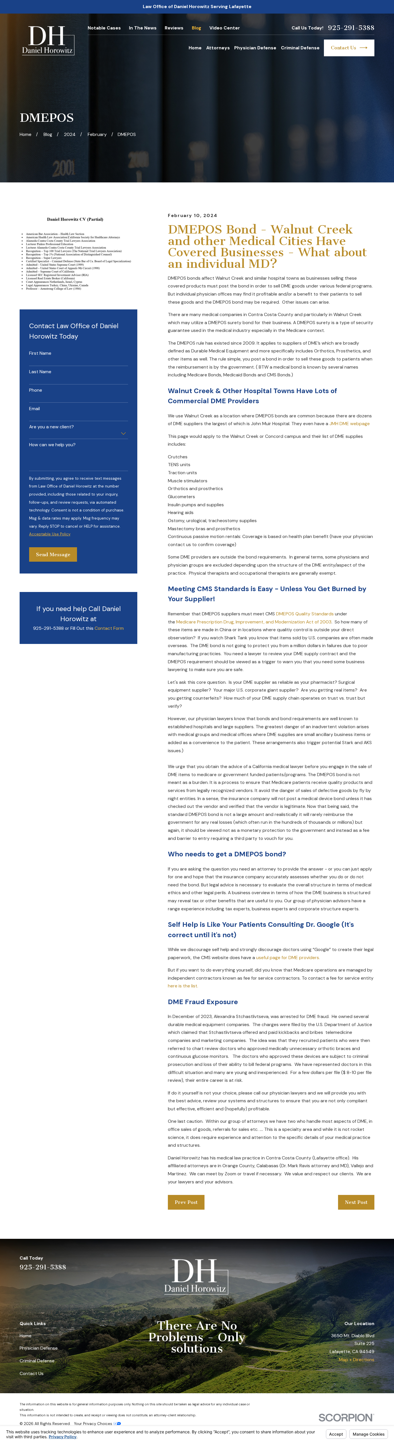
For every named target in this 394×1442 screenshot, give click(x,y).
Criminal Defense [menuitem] (300, 48)
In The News (143, 28)
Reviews (174, 28)
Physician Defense (39, 1348)
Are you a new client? (51, 427)
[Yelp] (327, 1262)
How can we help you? (52, 445)
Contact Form (109, 628)
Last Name (40, 372)
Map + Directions (356, 1360)
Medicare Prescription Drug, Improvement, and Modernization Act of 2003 (253, 622)
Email (34, 409)
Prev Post (186, 1202)
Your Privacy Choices (93, 1423)
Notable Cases (104, 28)
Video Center (224, 28)
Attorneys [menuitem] (218, 48)
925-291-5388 (351, 28)
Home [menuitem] (195, 48)
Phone (35, 390)
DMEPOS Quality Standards (305, 614)
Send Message (53, 554)
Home (25, 1336)
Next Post (356, 1202)
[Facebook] (371, 1262)
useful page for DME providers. (287, 958)
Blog (196, 28)
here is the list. (183, 986)
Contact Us (343, 48)
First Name (40, 353)
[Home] (49, 41)
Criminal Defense (37, 1361)
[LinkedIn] (342, 1262)
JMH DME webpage (349, 424)
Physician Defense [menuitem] (255, 48)
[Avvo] (356, 1262)
